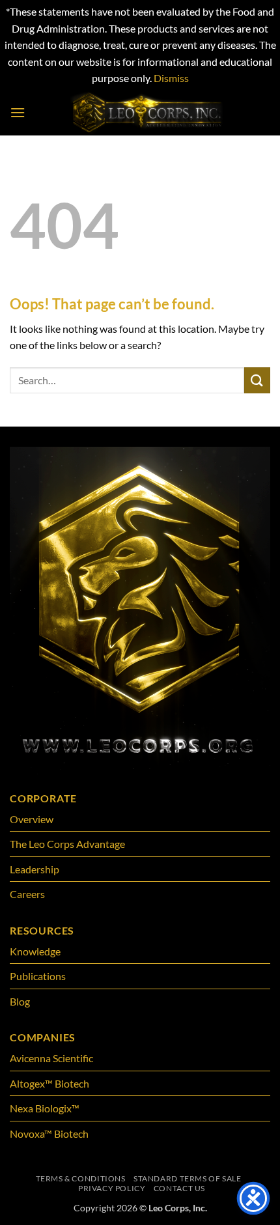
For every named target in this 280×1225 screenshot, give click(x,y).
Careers (27, 894)
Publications (38, 976)
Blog (20, 1001)
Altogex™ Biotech (50, 1083)
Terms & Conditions (81, 1178)
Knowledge (35, 951)
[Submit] (257, 380)
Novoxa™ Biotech (49, 1133)
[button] (17, 112)
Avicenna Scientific (51, 1058)
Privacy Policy (112, 1188)
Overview (31, 819)
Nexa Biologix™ (44, 1108)
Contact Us (179, 1188)
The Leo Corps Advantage (67, 844)
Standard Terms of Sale (187, 1178)
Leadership (34, 869)
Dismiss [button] (171, 78)
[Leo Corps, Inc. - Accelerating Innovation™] (147, 112)
